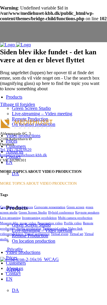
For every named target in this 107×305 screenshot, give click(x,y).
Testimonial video (55, 228)
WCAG (50, 259)
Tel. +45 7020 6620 (16, 149)
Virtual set (76, 234)
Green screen (75, 207)
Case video (7, 207)
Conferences (24, 207)
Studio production (28, 228)
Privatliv (14, 249)
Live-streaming (10, 217)
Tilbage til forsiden (17, 104)
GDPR (12, 270)
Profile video (73, 223)
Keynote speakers (87, 212)
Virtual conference (37, 234)
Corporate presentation (49, 207)
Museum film (9, 223)
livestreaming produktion (39, 217)
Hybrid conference (61, 212)
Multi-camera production (75, 217)
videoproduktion (11, 234)
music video (28, 223)
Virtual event (59, 234)
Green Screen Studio (33, 212)
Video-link (75, 228)
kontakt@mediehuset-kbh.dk (23, 155)
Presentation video (50, 223)
